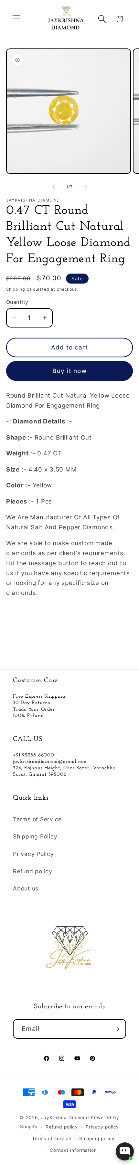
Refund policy (32, 871)
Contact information (73, 1150)
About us (25, 888)
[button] (16, 19)
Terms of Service (37, 819)
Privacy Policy (33, 853)
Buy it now (69, 371)
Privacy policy (102, 1126)
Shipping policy (97, 1138)
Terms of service (51, 1138)
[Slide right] (86, 187)
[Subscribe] (116, 1028)
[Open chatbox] (125, 1151)
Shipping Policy (35, 836)
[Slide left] (54, 187)
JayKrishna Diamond (65, 1117)
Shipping (15, 289)
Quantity (17, 302)
